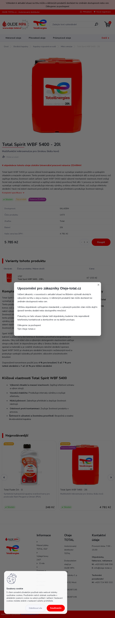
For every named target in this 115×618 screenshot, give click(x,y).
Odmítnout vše (35, 608)
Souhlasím (55, 608)
